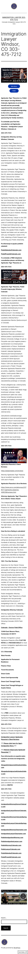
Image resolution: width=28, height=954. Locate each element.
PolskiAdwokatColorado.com (11, 250)
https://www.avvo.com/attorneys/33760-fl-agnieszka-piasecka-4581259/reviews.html (13, 489)
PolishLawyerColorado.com (10, 849)
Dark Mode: (22, 952)
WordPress (17, 947)
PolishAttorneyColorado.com (11, 845)
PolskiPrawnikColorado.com (11, 254)
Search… (4, 918)
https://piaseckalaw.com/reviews (12, 471)
